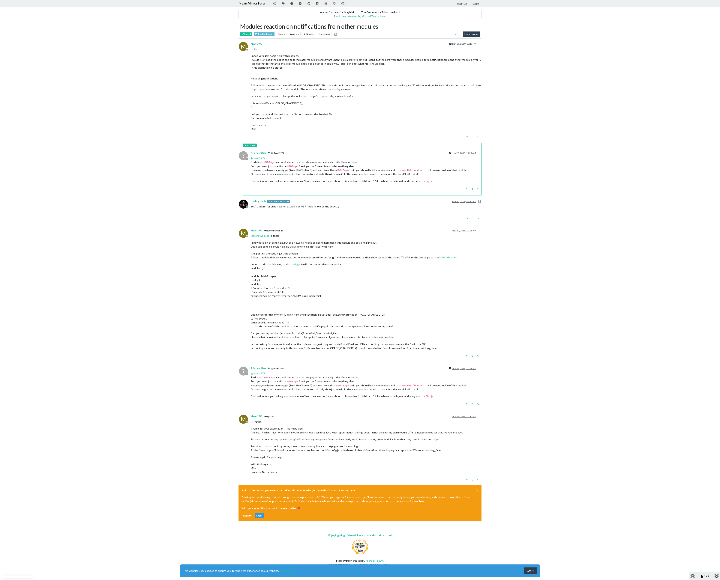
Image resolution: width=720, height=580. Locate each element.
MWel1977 (256, 43)
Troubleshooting (265, 34)
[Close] (477, 490)
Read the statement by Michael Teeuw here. (360, 16)
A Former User (258, 153)
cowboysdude (258, 201)
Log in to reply (471, 34)
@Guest (271, 416)
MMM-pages (449, 257)
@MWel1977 (277, 153)
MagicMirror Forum (252, 3)
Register (247, 515)
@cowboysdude (275, 230)
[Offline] (245, 203)
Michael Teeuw (374, 560)
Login (259, 515)
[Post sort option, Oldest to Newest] (457, 34)
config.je (296, 264)
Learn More (286, 570)
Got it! (531, 570)
